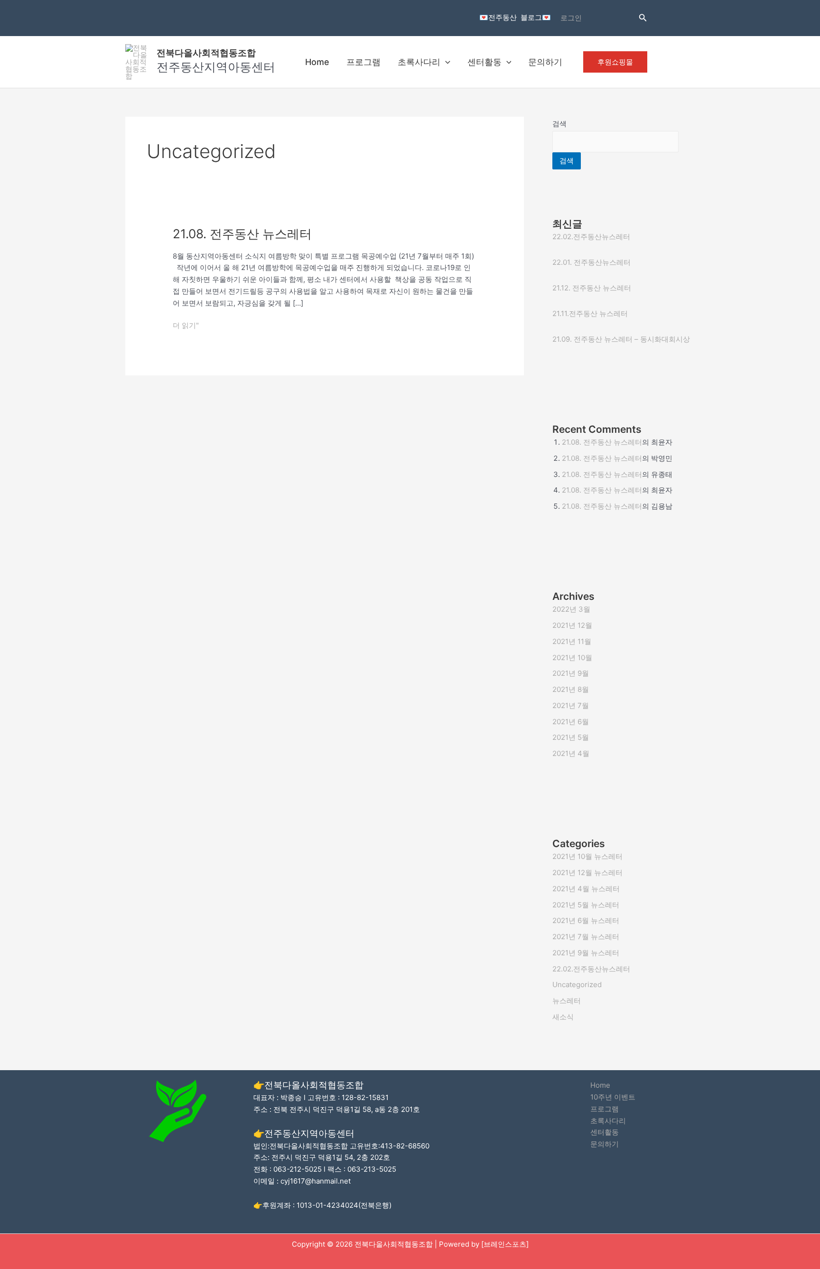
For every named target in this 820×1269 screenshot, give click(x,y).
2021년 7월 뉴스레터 (585, 936)
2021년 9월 (570, 673)
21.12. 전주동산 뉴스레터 (591, 287)
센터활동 (484, 62)
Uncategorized (577, 984)
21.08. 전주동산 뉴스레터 (242, 233)
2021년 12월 (572, 625)
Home (317, 62)
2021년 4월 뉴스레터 (586, 888)
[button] (643, 18)
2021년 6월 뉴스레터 (585, 920)
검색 (559, 123)
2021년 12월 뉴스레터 (587, 872)
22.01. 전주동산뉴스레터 (591, 262)
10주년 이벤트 (612, 1096)
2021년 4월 (570, 753)
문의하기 (545, 62)
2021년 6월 (570, 721)
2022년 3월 (571, 609)
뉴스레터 (566, 1000)
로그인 (571, 17)
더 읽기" (186, 325)
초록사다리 (419, 62)
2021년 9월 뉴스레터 (585, 952)
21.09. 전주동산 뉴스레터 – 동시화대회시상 (621, 339)
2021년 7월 (570, 705)
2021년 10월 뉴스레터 (587, 856)
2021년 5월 (570, 737)
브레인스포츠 (505, 1244)
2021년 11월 (571, 641)
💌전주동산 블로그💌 (515, 17)
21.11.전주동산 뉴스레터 (590, 313)
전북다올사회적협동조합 (206, 52)
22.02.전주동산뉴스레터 (591, 236)
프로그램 (363, 62)
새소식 (563, 1016)
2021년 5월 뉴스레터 (585, 904)
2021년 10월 (572, 657)
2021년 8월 (570, 689)
